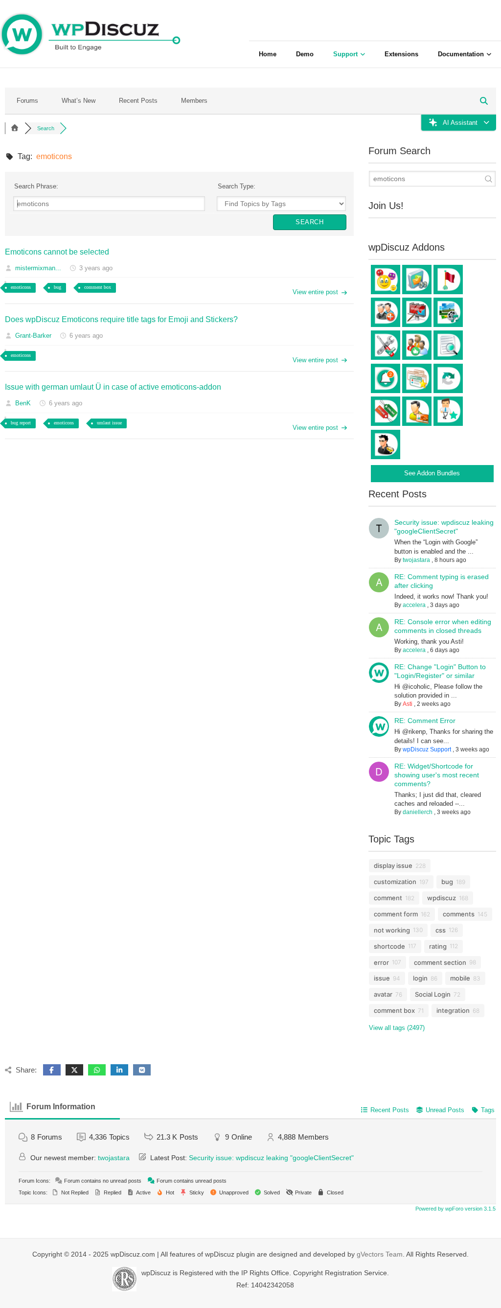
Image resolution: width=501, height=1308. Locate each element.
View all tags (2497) (397, 1027)
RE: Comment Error (424, 720)
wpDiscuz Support (427, 749)
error (381, 962)
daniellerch (418, 812)
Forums (27, 100)
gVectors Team (380, 1254)
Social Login (433, 994)
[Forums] (14, 128)
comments (459, 914)
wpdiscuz (441, 898)
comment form (396, 914)
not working (392, 930)
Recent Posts (138, 100)
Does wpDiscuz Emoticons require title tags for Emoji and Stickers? (121, 319)
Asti (407, 704)
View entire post (315, 292)
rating (438, 946)
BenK (23, 403)
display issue (393, 865)
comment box (97, 287)
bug (57, 287)
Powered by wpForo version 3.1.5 (455, 1209)
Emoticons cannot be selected (57, 252)
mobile (460, 978)
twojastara (416, 560)
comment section (440, 962)
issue (382, 978)
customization (395, 882)
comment (388, 898)
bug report (21, 422)
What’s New (78, 100)
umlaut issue (109, 422)
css (440, 930)
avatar (383, 994)
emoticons (21, 287)
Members (194, 100)
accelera (414, 605)
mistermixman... (38, 268)
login (420, 978)
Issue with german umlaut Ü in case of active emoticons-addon (113, 387)
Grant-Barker (33, 335)
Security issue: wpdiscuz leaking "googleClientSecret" (271, 1158)
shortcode (389, 946)
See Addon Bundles (432, 473)
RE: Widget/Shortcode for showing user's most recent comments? (436, 775)
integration (453, 1010)
